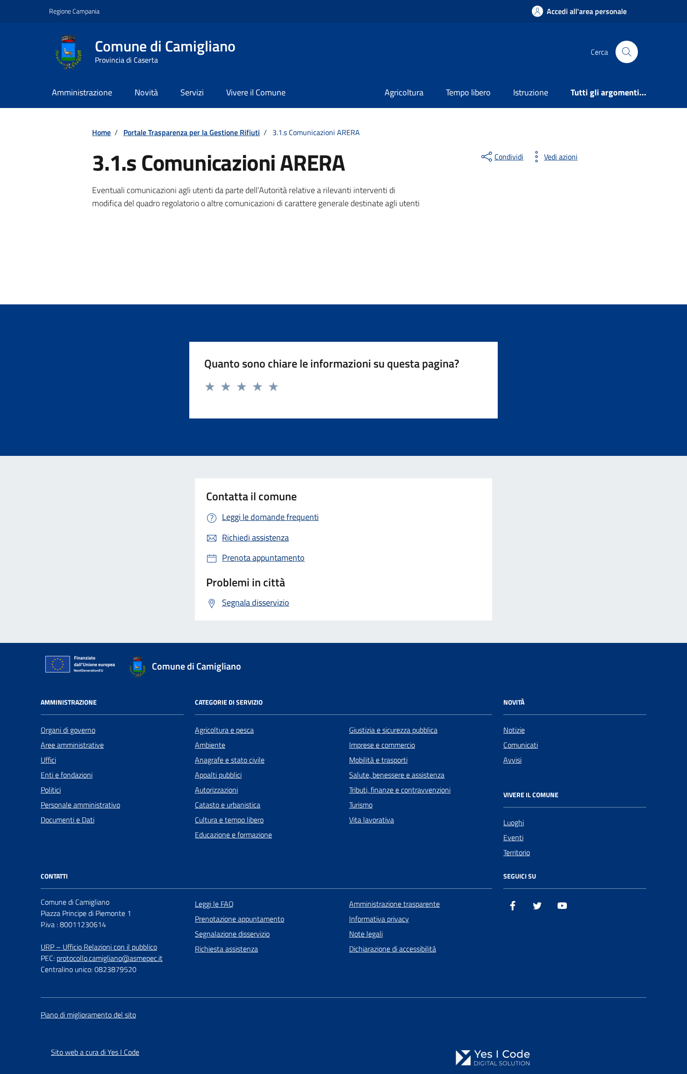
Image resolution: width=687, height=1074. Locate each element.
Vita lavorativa (371, 819)
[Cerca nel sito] (626, 52)
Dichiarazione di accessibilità (392, 948)
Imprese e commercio (382, 744)
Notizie (514, 729)
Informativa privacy (379, 918)
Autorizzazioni (216, 789)
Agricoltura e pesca (224, 729)
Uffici (48, 759)
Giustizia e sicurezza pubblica (393, 729)
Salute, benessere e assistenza (396, 774)
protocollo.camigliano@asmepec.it (110, 958)
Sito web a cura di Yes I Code (95, 1052)
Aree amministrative (72, 744)
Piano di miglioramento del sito (88, 1014)
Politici (51, 789)
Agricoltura (404, 92)
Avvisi (512, 759)
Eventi (513, 837)
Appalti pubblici (218, 774)
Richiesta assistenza (226, 948)
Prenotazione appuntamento (239, 918)
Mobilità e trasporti (378, 759)
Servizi (192, 92)
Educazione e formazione (233, 834)
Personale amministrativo (80, 804)
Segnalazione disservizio (232, 933)
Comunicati (520, 744)
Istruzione (530, 92)
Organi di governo (68, 729)
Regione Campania (74, 11)
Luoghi (513, 822)
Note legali (366, 933)
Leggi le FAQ (214, 903)
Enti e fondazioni (67, 774)
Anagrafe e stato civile (230, 759)
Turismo (360, 804)
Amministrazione (82, 92)
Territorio (516, 852)
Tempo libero (468, 92)
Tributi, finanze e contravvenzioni (400, 789)
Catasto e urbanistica (227, 804)
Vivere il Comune (256, 92)
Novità (146, 92)
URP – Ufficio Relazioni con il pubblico (99, 946)
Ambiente (210, 744)
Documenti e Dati (67, 819)
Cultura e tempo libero (229, 819)
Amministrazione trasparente (394, 903)
